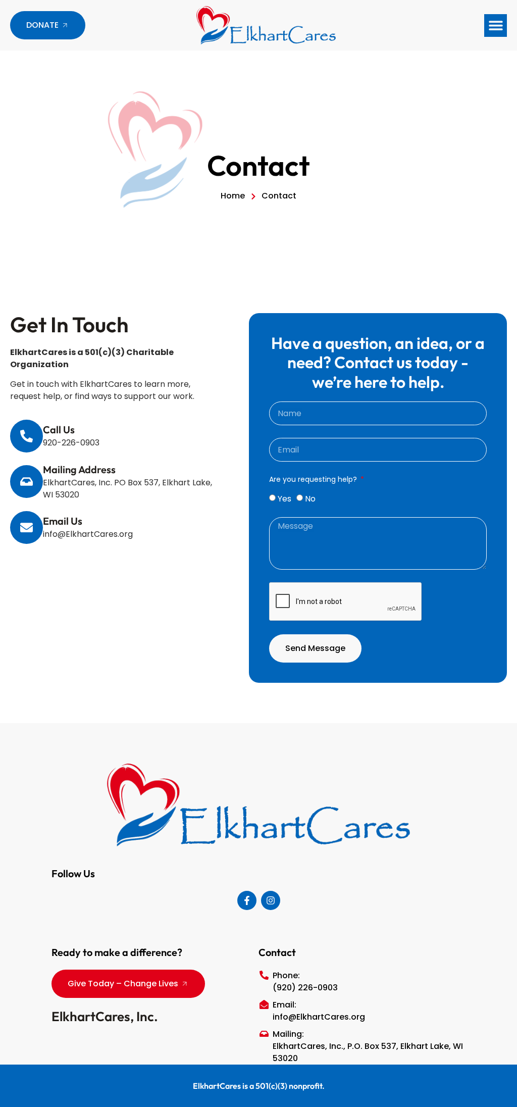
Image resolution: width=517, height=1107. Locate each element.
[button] (495, 25)
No (310, 499)
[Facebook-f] (246, 900)
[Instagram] (270, 900)
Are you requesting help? (314, 479)
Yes (284, 499)
